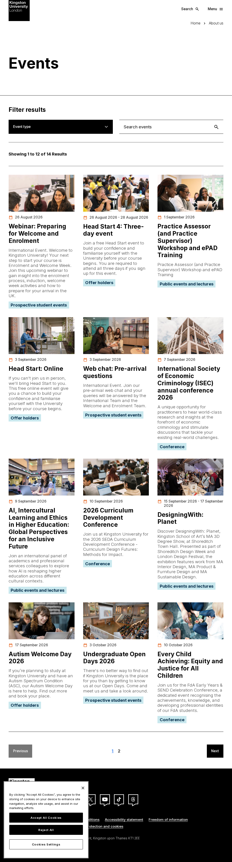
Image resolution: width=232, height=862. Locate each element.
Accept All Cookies (46, 817)
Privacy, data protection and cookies (93, 826)
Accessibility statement (124, 819)
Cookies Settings (46, 844)
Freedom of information (168, 819)
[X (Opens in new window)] (91, 799)
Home (196, 23)
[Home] (19, 10)
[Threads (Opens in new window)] (133, 799)
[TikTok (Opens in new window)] (119, 799)
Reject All (46, 830)
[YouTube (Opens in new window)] (105, 799)
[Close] (83, 788)
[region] (46, 819)
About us (216, 23)
